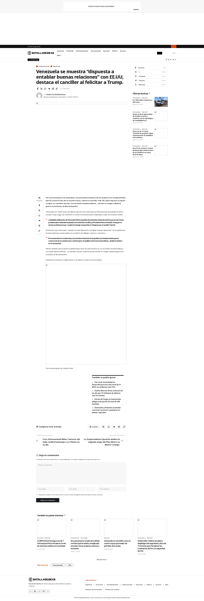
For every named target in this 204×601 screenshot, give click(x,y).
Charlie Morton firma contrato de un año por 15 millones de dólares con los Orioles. (107, 393)
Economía (40, 538)
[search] (169, 53)
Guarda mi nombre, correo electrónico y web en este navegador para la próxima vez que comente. (71, 495)
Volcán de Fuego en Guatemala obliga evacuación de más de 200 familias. (106, 401)
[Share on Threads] (52, 88)
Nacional (56, 66)
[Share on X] (41, 88)
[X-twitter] (48, 591)
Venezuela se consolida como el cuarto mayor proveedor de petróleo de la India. (117, 543)
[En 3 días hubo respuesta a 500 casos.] (161, 102)
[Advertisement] (102, 29)
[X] (150, 72)
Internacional (44, 66)
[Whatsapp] (31, 591)
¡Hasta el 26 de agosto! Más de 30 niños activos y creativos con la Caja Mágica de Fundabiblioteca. (143, 117)
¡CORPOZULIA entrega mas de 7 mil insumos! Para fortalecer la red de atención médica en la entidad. (51, 543)
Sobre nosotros (90, 580)
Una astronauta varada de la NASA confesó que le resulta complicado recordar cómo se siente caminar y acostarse (85, 545)
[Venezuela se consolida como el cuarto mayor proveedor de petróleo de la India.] (118, 527)
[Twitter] (168, 59)
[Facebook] (166, 59)
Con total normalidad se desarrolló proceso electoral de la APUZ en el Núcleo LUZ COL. (106, 384)
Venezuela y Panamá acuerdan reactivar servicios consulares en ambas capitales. (106, 410)
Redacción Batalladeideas (56, 94)
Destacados (136, 98)
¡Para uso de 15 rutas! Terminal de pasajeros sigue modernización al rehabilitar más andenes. (143, 134)
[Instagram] (171, 59)
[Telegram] (173, 59)
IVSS (69, 565)
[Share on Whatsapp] (45, 88)
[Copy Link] (56, 88)
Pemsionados (58, 565)
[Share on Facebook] (37, 88)
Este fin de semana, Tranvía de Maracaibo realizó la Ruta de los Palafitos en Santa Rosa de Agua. (143, 151)
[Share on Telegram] (49, 88)
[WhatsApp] (175, 59)
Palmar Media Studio (123, 598)
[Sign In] (165, 53)
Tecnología (83, 538)
